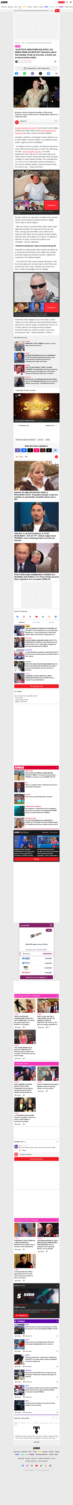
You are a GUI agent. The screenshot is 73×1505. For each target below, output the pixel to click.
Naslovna (17, 43)
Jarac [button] (56, 1423)
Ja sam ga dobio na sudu (31, 151)
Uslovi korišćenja (43, 1461)
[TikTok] (49, 450)
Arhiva (53, 1458)
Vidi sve (36, 859)
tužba (47, 439)
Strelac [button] (51, 1423)
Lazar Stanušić (27, 60)
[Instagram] (36, 450)
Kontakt (27, 1458)
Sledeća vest (50, 425)
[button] (56, 61)
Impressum (34, 1458)
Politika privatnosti (31, 1461)
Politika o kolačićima (44, 1458)
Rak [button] (28, 1423)
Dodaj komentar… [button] (26, 1154)
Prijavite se (23, 1315)
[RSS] (49, 616)
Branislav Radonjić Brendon (25, 128)
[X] (30, 450)
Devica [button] (36, 1423)
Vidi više (36, 1442)
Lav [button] (32, 1423)
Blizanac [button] (23, 1423)
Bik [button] (19, 1423)
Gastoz (40, 439)
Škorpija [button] (45, 1423)
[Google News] (55, 450)
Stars (23, 43)
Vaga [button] (40, 1423)
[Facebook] (24, 450)
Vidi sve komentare (36, 1159)
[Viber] (18, 450)
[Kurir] (4, 2)
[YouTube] (43, 450)
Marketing (21, 1458)
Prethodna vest (24, 425)
